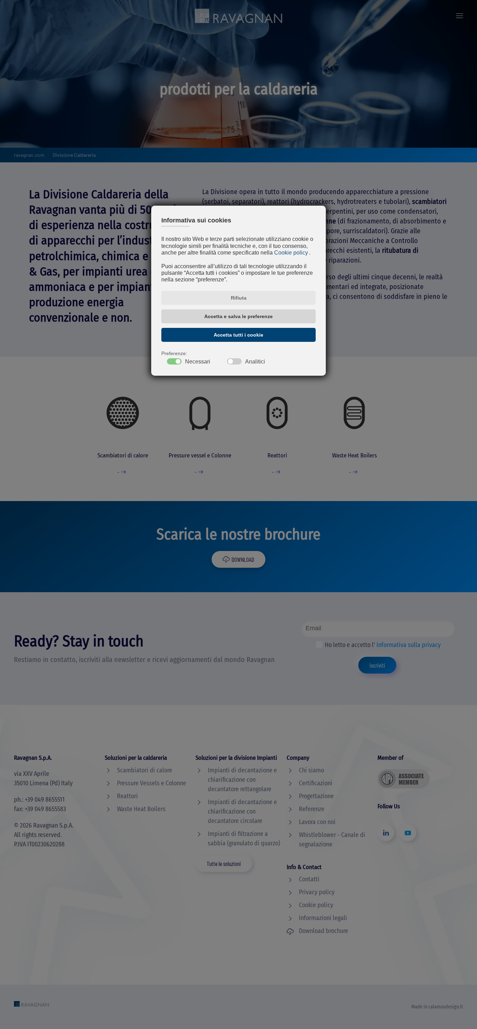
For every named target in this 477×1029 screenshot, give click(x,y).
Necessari (197, 362)
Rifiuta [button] (239, 298)
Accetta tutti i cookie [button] (238, 335)
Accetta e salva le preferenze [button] (238, 316)
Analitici (255, 362)
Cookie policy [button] (291, 253)
